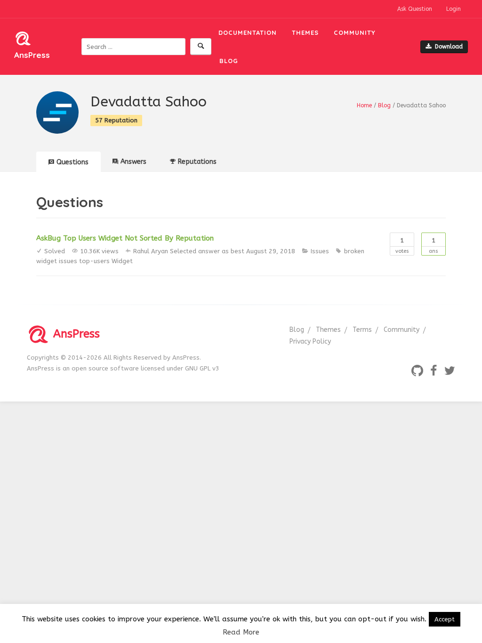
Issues (320, 251)
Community (355, 32)
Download (449, 46)
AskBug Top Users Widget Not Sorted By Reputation (125, 238)
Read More (241, 632)
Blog (228, 60)
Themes (305, 32)
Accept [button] (444, 619)
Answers (133, 162)
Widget (122, 261)
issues (68, 261)
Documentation (247, 32)
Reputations (197, 162)
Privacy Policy (310, 342)
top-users (94, 261)
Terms (362, 330)
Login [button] (453, 9)
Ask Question (414, 9)
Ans (433, 245)
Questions (72, 162)
